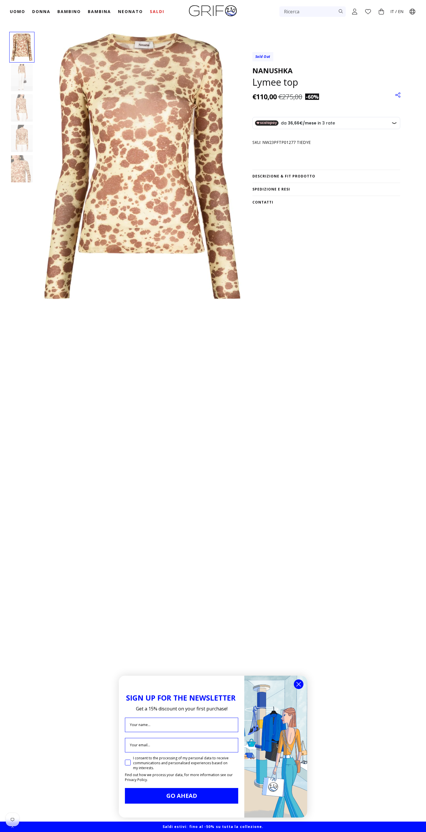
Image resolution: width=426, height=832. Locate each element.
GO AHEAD (181, 796)
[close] (12, 827)
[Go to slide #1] (22, 47)
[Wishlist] (368, 11)
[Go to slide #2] (22, 77)
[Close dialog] (299, 684)
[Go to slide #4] (22, 138)
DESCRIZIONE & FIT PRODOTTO (283, 176)
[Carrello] (381, 11)
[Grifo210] (213, 17)
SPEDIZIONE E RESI (271, 189)
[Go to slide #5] (22, 168)
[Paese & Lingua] (412, 11)
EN (400, 11)
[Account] (354, 11)
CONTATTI (262, 202)
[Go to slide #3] (22, 108)
